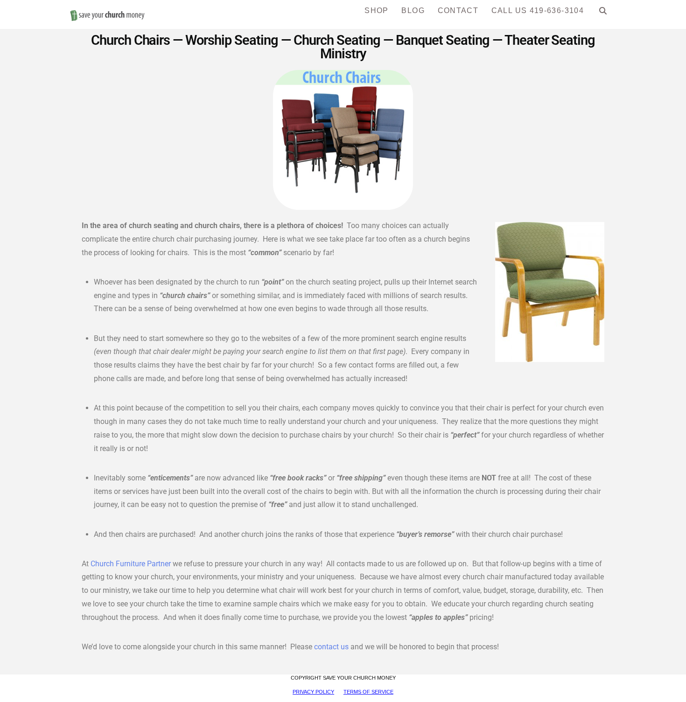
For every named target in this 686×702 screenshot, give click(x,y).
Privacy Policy (313, 692)
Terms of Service (368, 692)
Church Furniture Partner (132, 563)
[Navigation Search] (603, 14)
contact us (331, 646)
